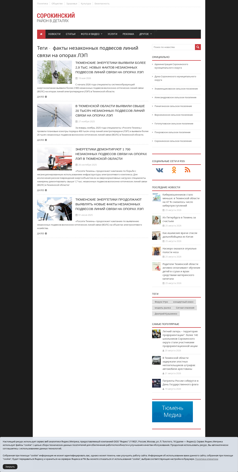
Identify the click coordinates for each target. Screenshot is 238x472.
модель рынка (163, 307)
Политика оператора (206, 458)
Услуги (112, 34)
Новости (54, 34)
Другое (144, 34)
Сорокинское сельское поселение (173, 141)
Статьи (70, 34)
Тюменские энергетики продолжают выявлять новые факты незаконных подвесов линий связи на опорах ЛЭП (109, 204)
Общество (57, 3)
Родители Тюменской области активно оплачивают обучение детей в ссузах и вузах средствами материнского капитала (181, 271)
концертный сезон (183, 301)
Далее (40, 96)
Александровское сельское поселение (175, 97)
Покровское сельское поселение (172, 132)
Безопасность (102, 3)
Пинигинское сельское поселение (173, 106)
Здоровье (71, 3)
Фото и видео (90, 34)
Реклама (128, 34)
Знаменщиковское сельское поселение (176, 88)
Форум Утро (161, 301)
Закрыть (10, 466)
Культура (86, 3)
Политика (42, 3)
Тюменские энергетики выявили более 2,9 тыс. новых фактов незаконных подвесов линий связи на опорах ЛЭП (110, 67)
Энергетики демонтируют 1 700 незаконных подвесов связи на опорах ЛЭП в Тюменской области (111, 154)
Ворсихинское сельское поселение (174, 114)
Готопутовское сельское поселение (174, 123)
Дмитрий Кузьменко (166, 313)
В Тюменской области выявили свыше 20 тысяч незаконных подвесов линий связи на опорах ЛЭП (110, 110)
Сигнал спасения (185, 307)
